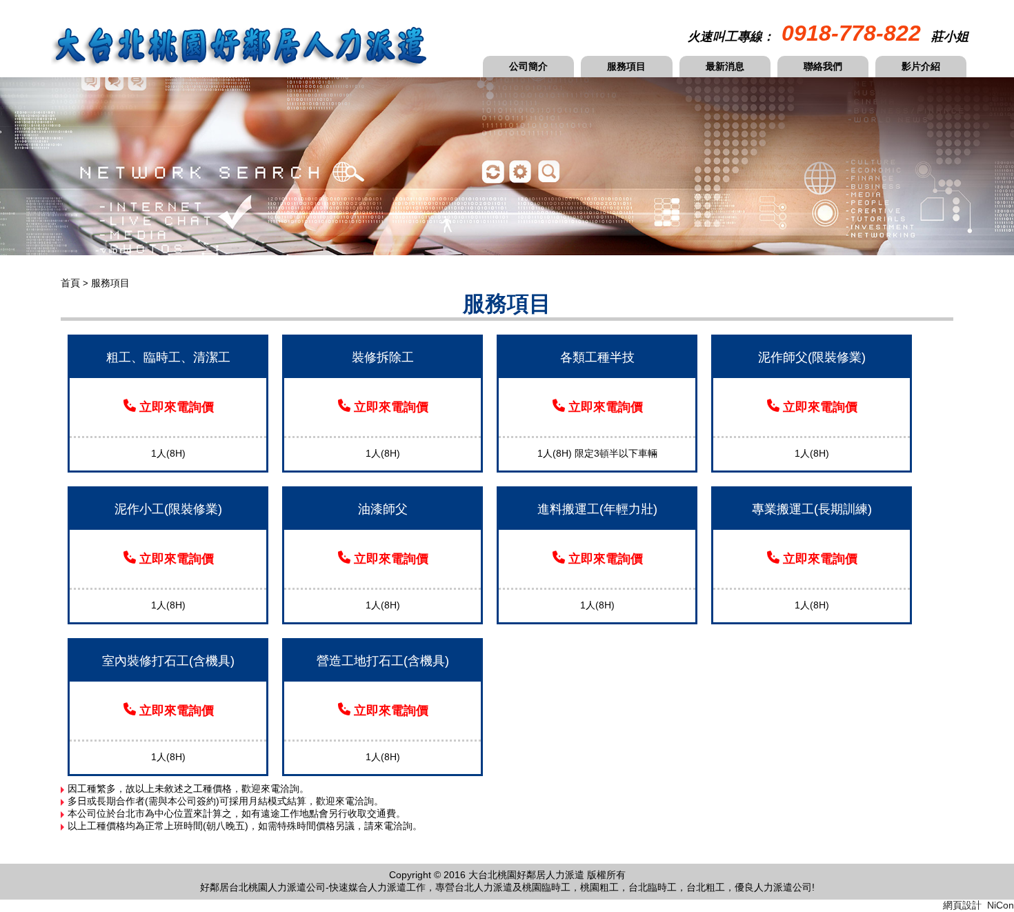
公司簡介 (528, 66)
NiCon (1000, 905)
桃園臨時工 (546, 887)
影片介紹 (921, 66)
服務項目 (626, 66)
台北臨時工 (652, 887)
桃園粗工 (599, 887)
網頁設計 (962, 905)
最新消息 (725, 66)
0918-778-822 (851, 33)
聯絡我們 (823, 66)
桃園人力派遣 (277, 887)
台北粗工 (705, 887)
